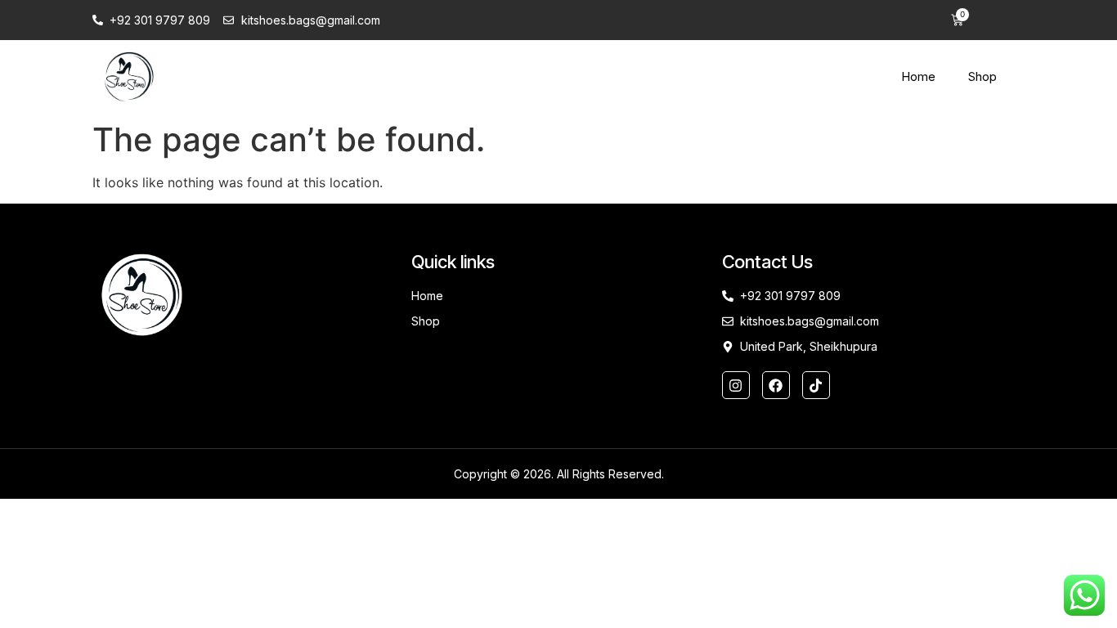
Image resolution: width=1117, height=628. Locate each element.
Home (918, 76)
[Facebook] (776, 385)
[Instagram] (736, 385)
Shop (982, 76)
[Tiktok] (816, 385)
